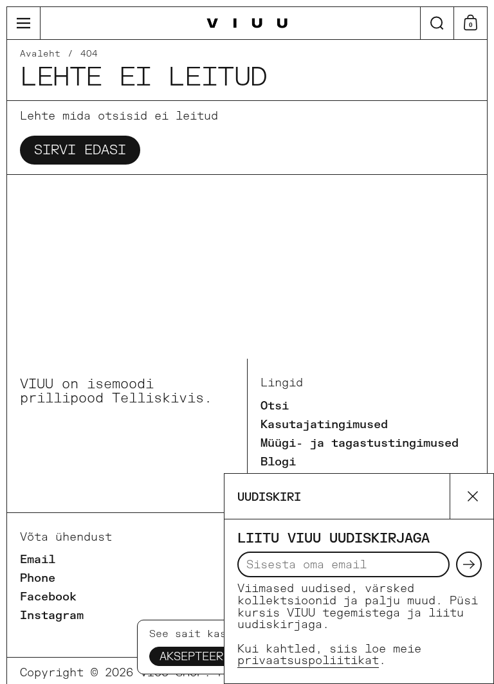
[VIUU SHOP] (247, 23)
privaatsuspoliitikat (308, 660)
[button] (436, 23)
